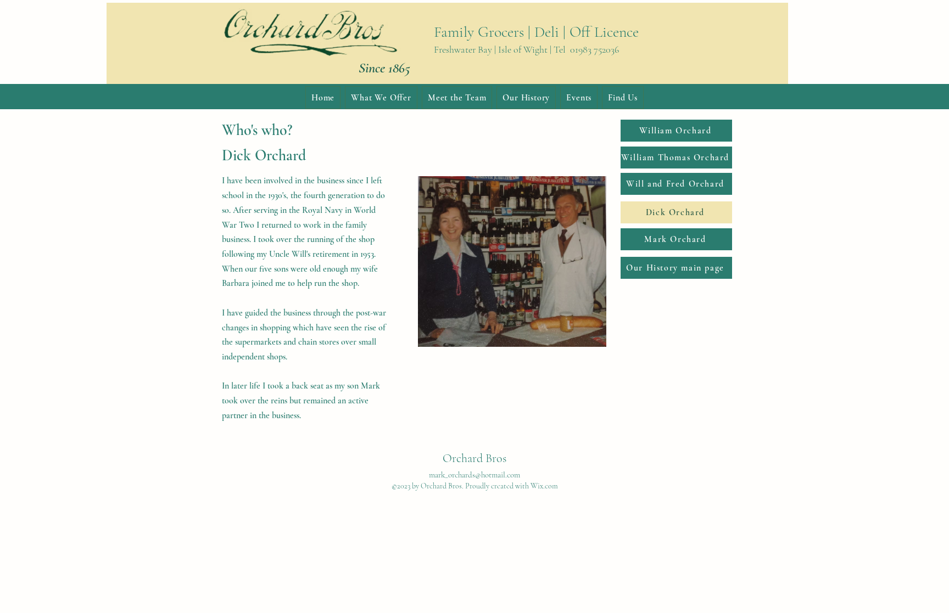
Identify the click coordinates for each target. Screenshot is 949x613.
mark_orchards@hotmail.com (474, 475)
